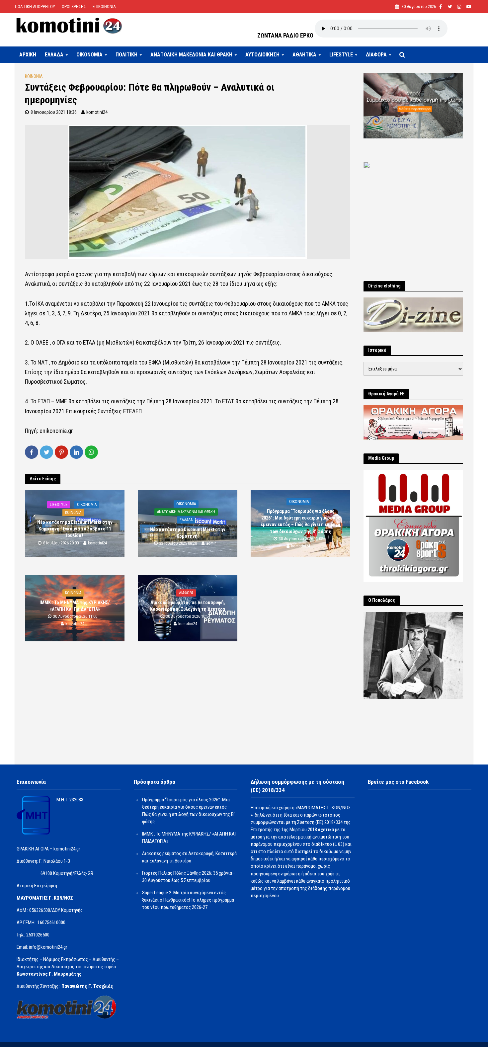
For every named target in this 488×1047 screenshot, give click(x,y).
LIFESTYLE (341, 54)
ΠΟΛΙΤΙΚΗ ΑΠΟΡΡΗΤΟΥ (35, 6)
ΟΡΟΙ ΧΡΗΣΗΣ (74, 6)
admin (211, 543)
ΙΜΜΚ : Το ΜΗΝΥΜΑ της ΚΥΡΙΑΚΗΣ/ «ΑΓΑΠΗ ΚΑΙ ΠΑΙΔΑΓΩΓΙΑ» (75, 606)
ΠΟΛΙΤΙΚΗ (126, 54)
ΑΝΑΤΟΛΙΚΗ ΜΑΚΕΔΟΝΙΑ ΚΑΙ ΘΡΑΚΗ (191, 54)
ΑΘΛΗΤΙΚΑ (304, 54)
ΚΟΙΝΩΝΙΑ (34, 76)
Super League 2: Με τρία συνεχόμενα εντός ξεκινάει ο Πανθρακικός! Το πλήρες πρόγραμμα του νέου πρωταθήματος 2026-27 (188, 900)
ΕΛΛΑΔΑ (54, 54)
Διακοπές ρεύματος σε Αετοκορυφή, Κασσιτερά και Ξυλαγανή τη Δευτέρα (187, 606)
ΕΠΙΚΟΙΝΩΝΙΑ (104, 6)
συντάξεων (223, 274)
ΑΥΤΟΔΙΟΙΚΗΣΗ (262, 54)
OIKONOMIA (89, 54)
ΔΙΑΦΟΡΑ (376, 54)
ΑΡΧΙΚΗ (27, 54)
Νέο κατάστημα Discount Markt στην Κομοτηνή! (187, 533)
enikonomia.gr (56, 430)
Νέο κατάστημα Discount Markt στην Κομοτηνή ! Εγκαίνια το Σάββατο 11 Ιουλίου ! (75, 529)
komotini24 (97, 112)
